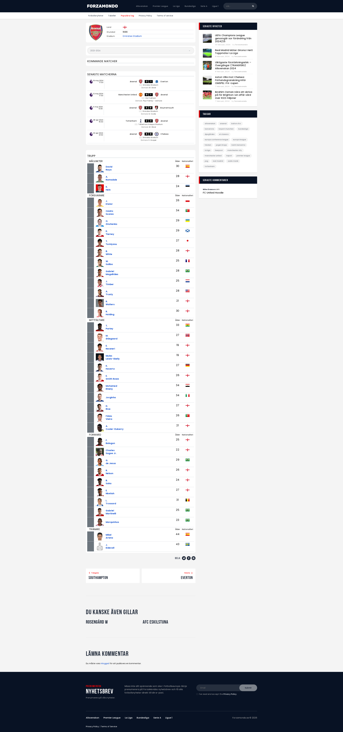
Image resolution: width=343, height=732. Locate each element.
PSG (206, 161)
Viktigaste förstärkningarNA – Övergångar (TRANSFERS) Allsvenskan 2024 (233, 65)
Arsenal (223, 123)
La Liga (207, 150)
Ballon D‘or (236, 123)
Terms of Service (109, 726)
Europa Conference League (216, 139)
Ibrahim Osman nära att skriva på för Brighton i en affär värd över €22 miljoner (233, 95)
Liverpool (219, 150)
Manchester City (234, 150)
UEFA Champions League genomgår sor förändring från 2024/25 (233, 38)
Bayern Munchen (226, 129)
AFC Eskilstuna (155, 622)
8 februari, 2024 (222, 56)
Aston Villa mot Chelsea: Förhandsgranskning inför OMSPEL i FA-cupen (230, 80)
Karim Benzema (238, 145)
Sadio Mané (233, 161)
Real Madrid (218, 161)
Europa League (239, 139)
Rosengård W (97, 622)
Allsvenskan (210, 123)
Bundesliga (243, 129)
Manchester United (213, 155)
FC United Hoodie (213, 192)
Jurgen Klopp (221, 145)
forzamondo (241, 44)
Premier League (243, 155)
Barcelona (209, 129)
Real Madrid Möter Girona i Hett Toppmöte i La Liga (234, 52)
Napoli (229, 155)
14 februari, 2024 (222, 44)
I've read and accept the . (218, 694)
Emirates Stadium (132, 36)
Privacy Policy (230, 694)
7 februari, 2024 (222, 86)
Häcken (208, 145)
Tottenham (210, 166)
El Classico (224, 134)
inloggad (105, 663)
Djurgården (210, 134)
